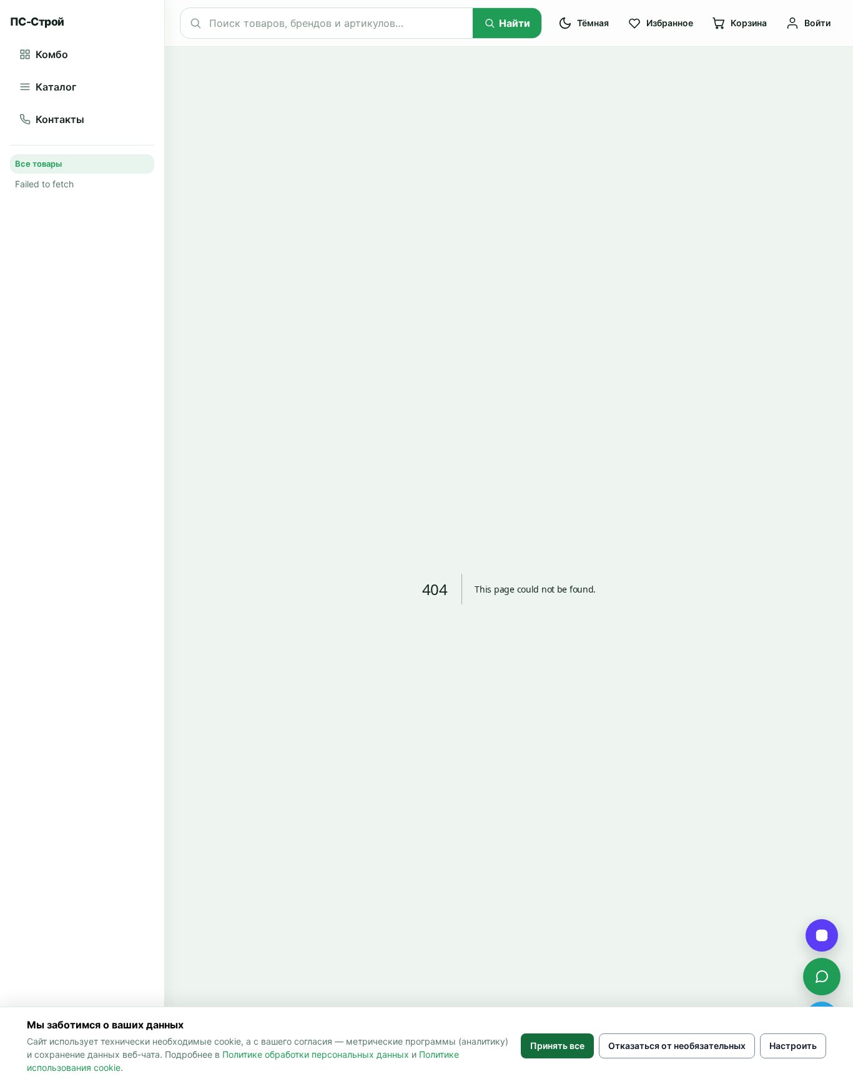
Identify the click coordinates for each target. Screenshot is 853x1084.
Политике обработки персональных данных (315, 1054)
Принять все (557, 1045)
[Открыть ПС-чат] (822, 976)
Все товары (38, 164)
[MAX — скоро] (822, 935)
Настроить (793, 1045)
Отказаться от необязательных (677, 1045)
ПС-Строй (37, 21)
